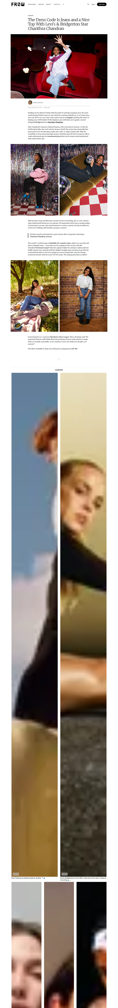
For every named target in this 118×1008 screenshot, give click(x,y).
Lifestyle (57, 4)
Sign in (93, 4)
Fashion (41, 4)
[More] (63, 4)
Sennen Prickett (38, 102)
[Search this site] (88, 4)
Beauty (48, 4)
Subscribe (102, 4)
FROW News (32, 4)
